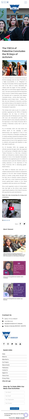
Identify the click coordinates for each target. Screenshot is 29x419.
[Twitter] (12, 344)
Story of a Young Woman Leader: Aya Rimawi (13, 299)
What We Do (5, 359)
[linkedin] (16, 344)
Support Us (5, 372)
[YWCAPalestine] (26, 415)
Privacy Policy (5, 378)
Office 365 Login (6, 381)
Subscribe (14, 408)
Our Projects (5, 362)
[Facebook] (4, 344)
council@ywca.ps (9, 321)
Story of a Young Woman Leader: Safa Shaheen (13, 277)
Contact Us (5, 370)
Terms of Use (5, 375)
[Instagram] (8, 344)
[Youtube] (20, 344)
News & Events (6, 365)
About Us (4, 356)
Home (3, 354)
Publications (5, 367)
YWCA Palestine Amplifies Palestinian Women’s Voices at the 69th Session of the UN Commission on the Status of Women (14, 254)
